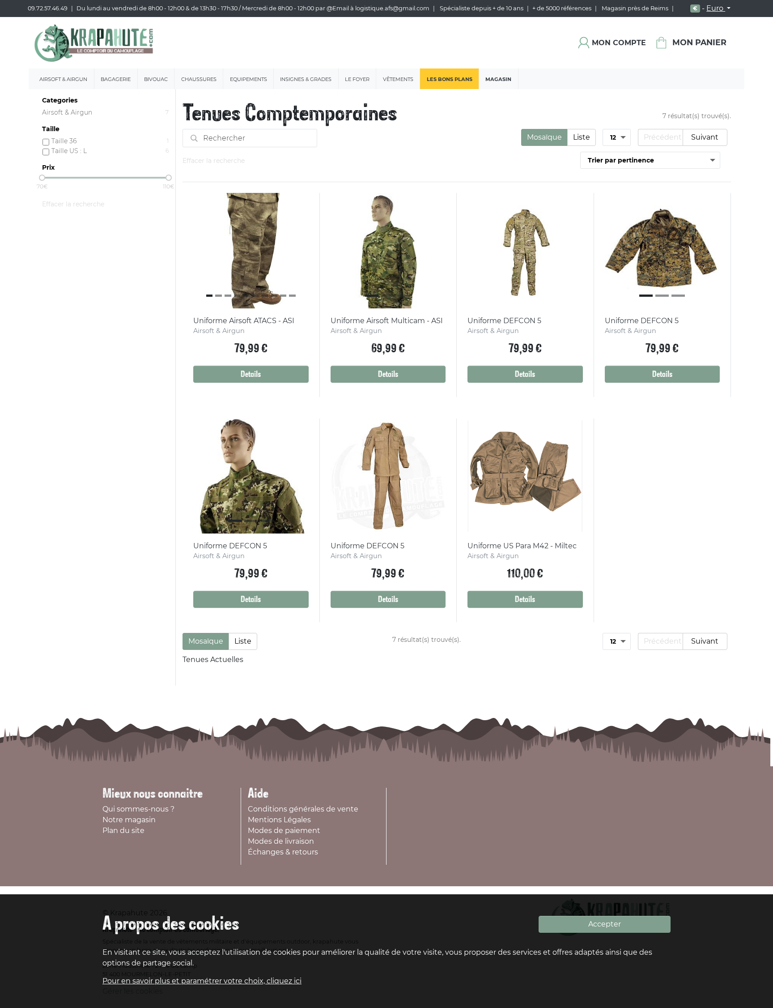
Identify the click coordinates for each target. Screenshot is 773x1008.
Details (251, 374)
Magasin (498, 79)
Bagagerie (116, 79)
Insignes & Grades (305, 79)
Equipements (248, 79)
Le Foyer (357, 79)
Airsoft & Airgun (63, 79)
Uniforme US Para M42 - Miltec (522, 546)
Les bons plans (449, 79)
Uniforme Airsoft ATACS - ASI (243, 320)
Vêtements (398, 79)
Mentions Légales (279, 820)
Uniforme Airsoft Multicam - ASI (387, 320)
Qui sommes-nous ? (138, 809)
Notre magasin (129, 820)
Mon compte (619, 42)
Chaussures (199, 79)
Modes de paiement (284, 830)
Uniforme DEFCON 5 (504, 320)
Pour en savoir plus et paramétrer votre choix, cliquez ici (202, 981)
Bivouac (156, 79)
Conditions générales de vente (303, 809)
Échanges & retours (283, 852)
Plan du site (123, 830)
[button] (199, 250)
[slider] (42, 178)
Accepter (604, 924)
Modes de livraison (281, 841)
